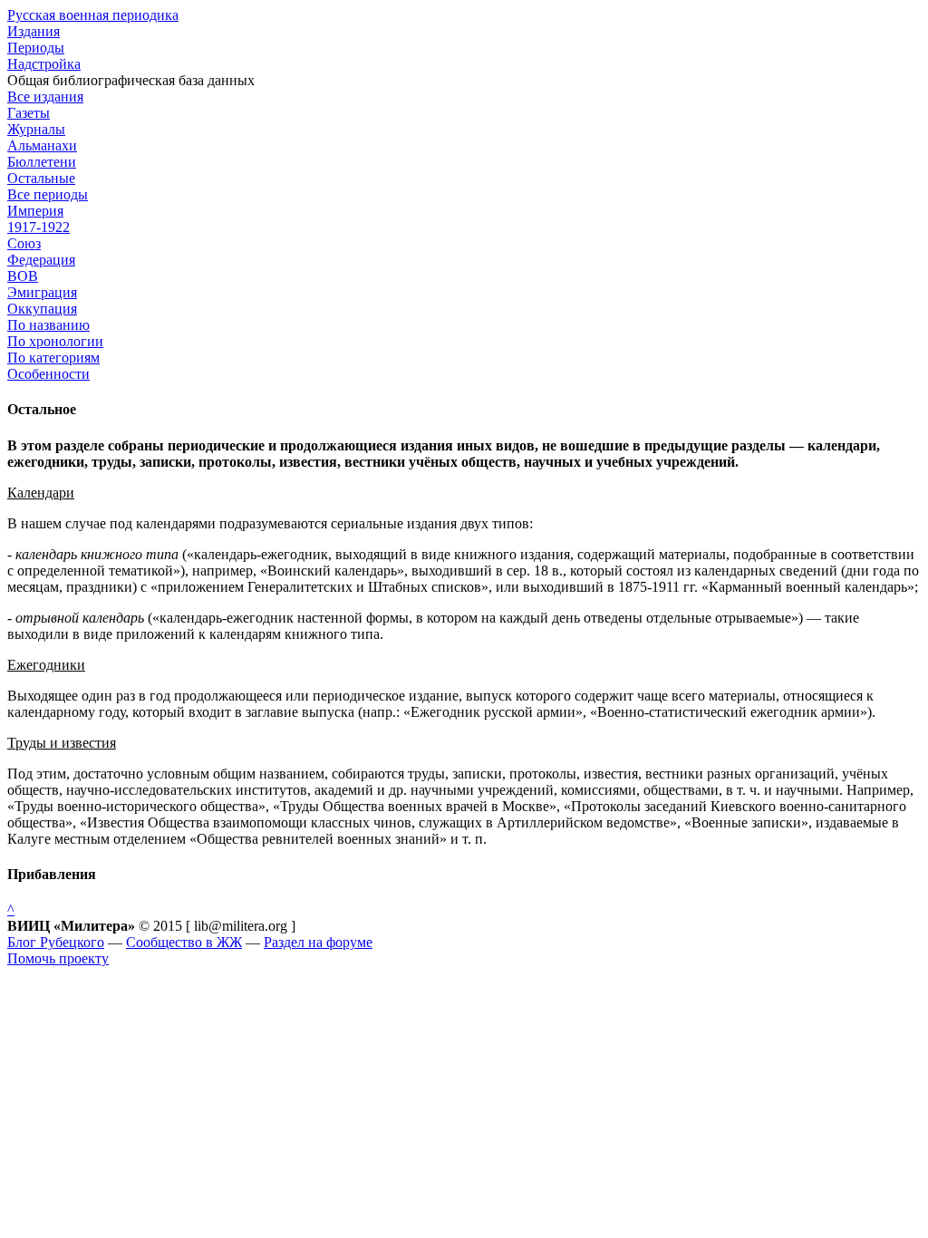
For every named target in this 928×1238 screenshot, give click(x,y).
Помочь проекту (58, 958)
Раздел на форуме (318, 942)
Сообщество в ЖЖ (184, 942)
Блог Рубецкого (55, 942)
